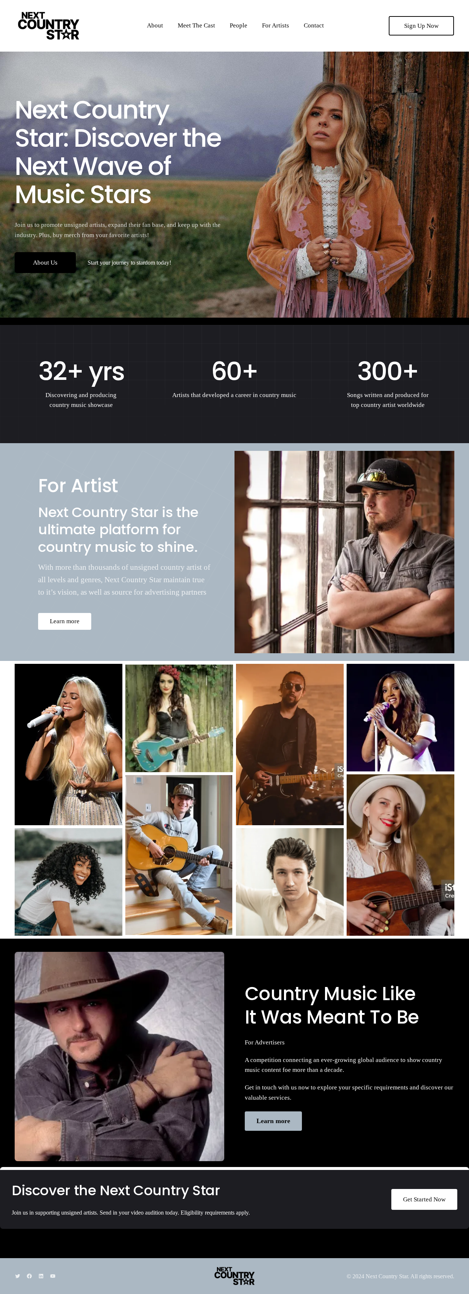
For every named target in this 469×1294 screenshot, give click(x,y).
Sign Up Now (421, 25)
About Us (45, 262)
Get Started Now (424, 1199)
